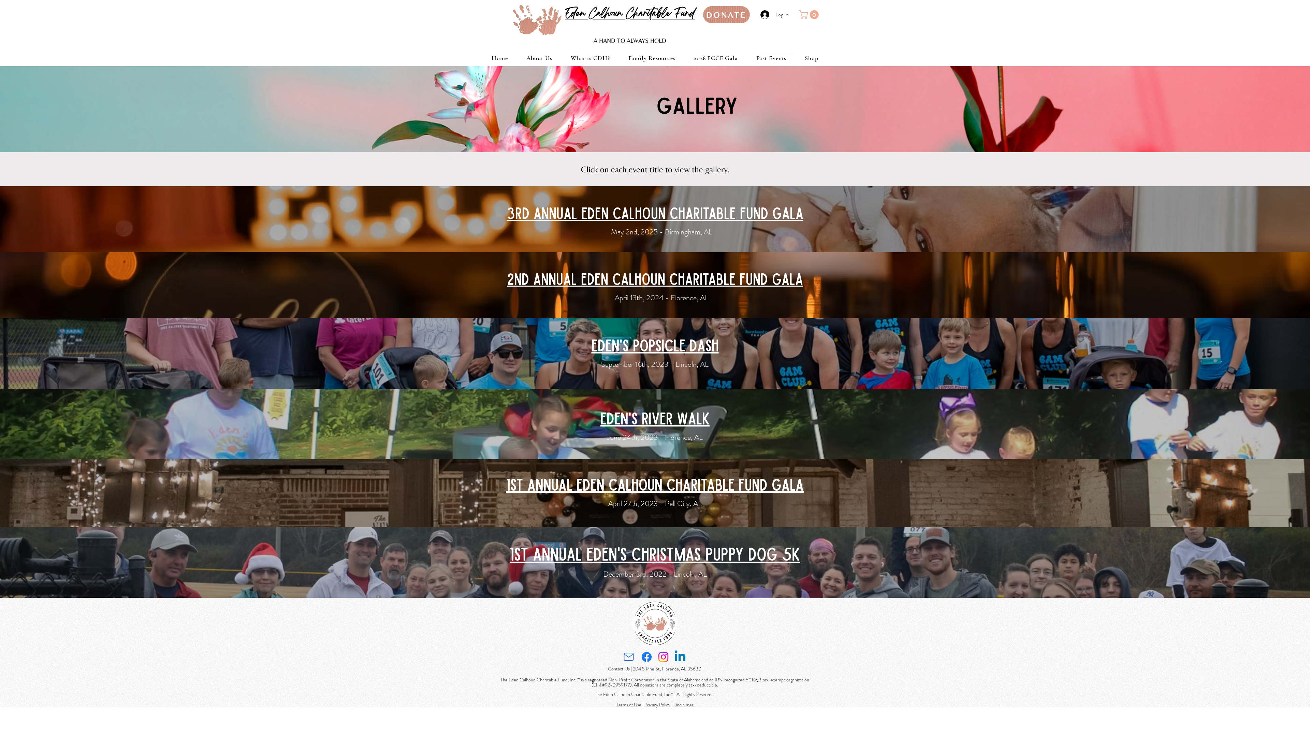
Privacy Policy (657, 704)
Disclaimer (683, 704)
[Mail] (628, 657)
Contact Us (619, 668)
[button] (810, 14)
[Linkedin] (680, 657)
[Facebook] (646, 657)
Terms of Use (628, 704)
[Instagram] (663, 657)
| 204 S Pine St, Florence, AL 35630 (665, 668)
